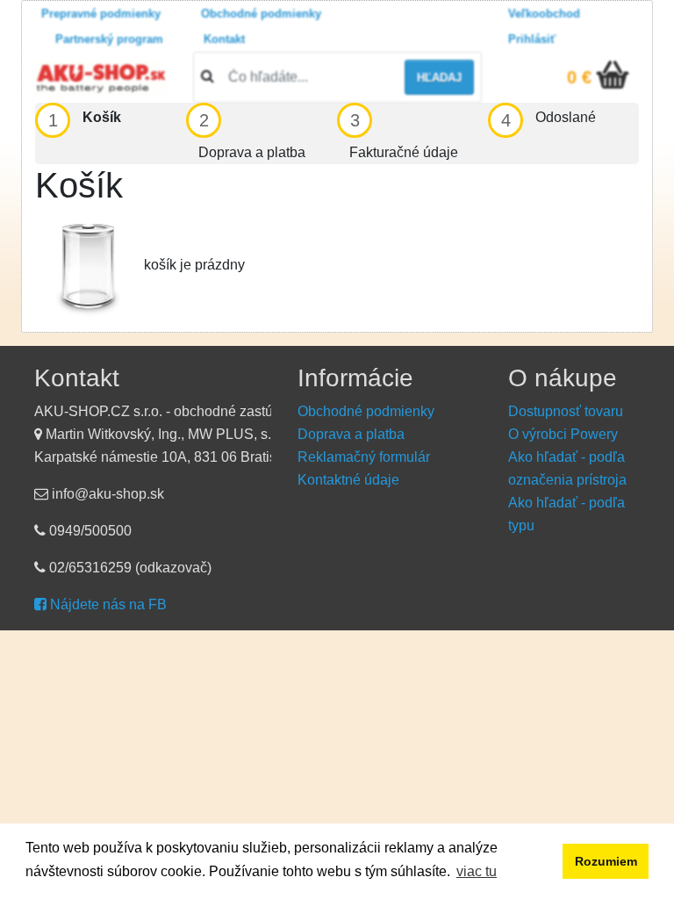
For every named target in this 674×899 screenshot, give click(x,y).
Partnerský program (109, 39)
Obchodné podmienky (261, 13)
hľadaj (439, 77)
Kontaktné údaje (348, 479)
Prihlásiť (532, 39)
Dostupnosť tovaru (565, 411)
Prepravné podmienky (101, 13)
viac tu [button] (476, 871)
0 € (579, 77)
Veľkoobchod (544, 13)
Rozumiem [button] (606, 861)
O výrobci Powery (563, 434)
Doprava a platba (351, 434)
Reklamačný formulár (364, 457)
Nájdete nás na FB (107, 604)
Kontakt (224, 39)
